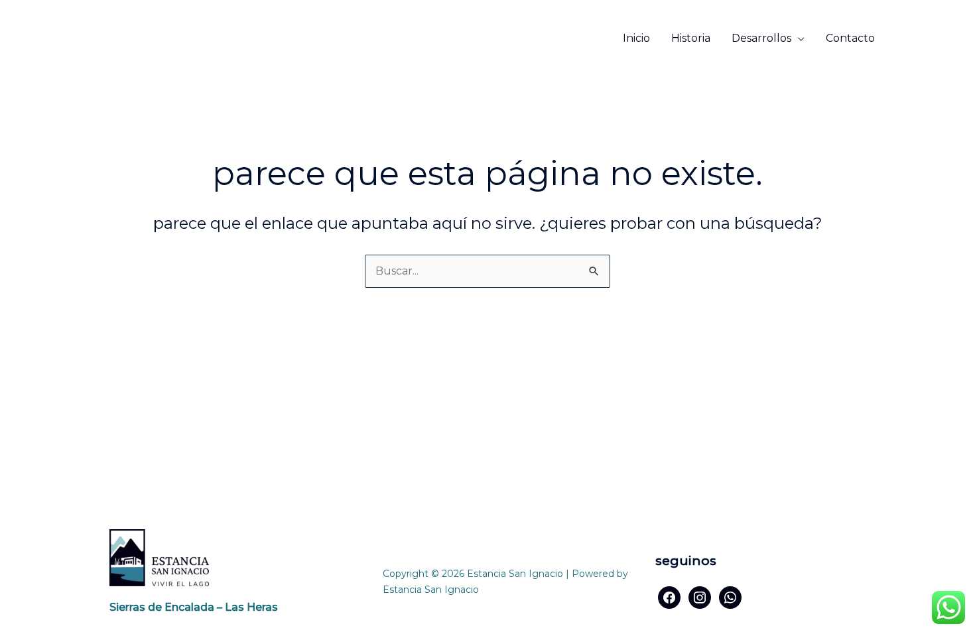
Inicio (636, 38)
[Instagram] (699, 596)
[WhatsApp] (730, 596)
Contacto (850, 38)
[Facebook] (669, 596)
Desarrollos (761, 38)
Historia (690, 38)
